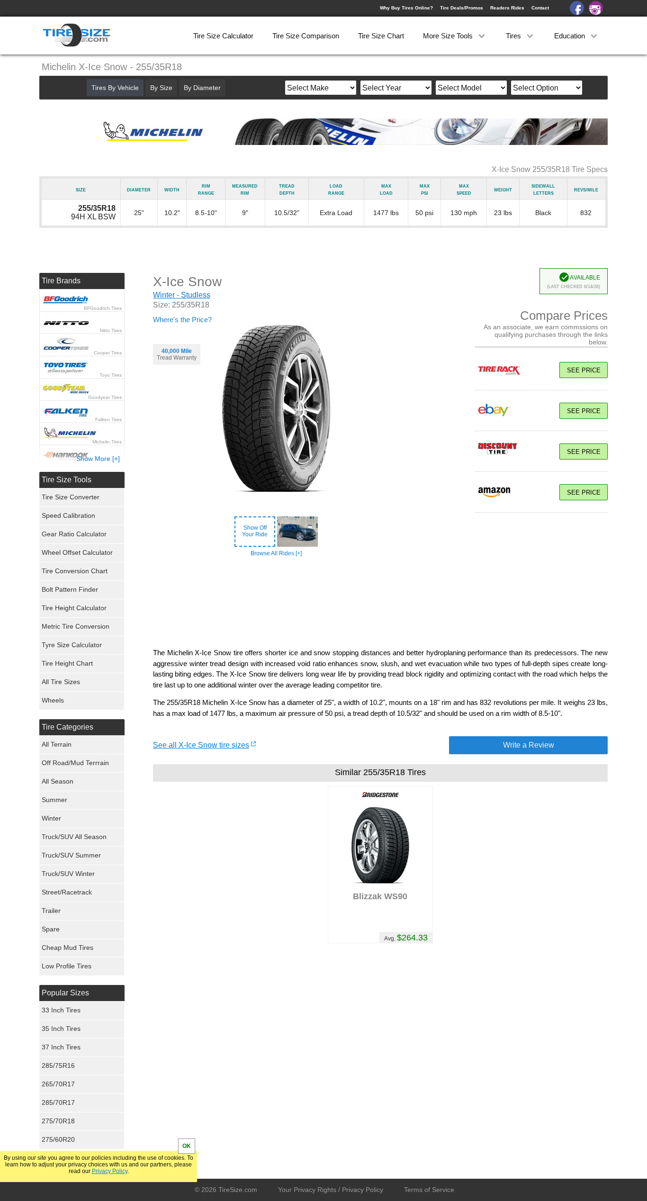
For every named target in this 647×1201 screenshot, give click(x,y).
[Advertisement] (380, 602)
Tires (514, 36)
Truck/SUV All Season (74, 836)
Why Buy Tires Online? (406, 7)
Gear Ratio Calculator (74, 534)
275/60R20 (58, 1139)
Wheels (53, 700)
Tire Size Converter (70, 497)
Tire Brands (61, 281)
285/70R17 (58, 1102)
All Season (57, 781)
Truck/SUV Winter (68, 873)
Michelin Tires (107, 441)
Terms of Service (429, 1189)
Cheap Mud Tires (67, 947)
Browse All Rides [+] (276, 553)
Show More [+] (98, 458)
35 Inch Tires (61, 1028)
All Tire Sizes (61, 682)
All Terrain (57, 744)
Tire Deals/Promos (461, 7)
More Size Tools (449, 36)
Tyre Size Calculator (72, 645)
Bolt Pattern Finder (70, 589)
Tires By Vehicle (115, 87)
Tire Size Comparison (305, 36)
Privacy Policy (109, 1171)
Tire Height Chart (67, 663)
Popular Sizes (65, 993)
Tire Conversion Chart (75, 571)
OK (186, 1146)
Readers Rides (507, 7)
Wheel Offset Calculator (77, 552)
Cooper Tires (108, 352)
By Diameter (202, 87)
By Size (161, 87)
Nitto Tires (111, 330)
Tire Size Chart (381, 36)
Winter (51, 818)
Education (570, 36)
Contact (540, 7)
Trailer (51, 910)
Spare (51, 929)
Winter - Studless (181, 295)
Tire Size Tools (66, 480)
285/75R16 (58, 1065)
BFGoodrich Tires (103, 308)
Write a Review (528, 745)
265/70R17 (58, 1084)
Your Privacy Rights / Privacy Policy (330, 1189)
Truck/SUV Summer (71, 855)
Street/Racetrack (67, 892)
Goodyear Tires (105, 397)
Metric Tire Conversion (75, 626)
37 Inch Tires (61, 1047)
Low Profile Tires (66, 966)
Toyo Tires (110, 375)
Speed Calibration (68, 515)
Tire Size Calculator (223, 36)
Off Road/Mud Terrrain (75, 763)
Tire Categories (67, 727)
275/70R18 (58, 1121)
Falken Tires (108, 419)
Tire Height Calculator (74, 608)
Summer (54, 800)
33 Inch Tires (61, 1010)
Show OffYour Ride (255, 531)
